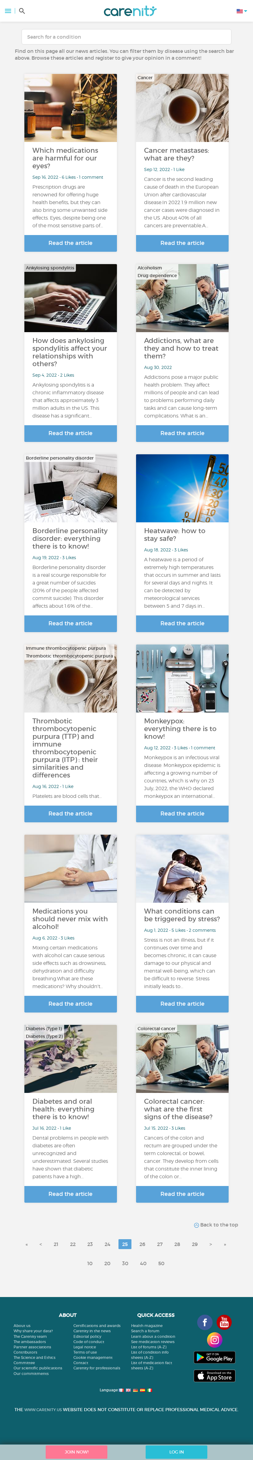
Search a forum (145, 1331)
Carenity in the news (92, 1331)
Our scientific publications (38, 1368)
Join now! (77, 1452)
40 (143, 1263)
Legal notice (84, 1347)
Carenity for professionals (96, 1368)
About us (22, 1325)
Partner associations (32, 1347)
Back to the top (218, 1225)
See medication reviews (153, 1341)
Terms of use (85, 1352)
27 (160, 1244)
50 (161, 1263)
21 (56, 1244)
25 (125, 1244)
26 (142, 1244)
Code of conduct (88, 1341)
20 (107, 1263)
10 (90, 1263)
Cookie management (93, 1357)
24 (107, 1244)
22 (73, 1244)
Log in (176, 1452)
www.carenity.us (43, 1409)
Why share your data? (33, 1331)
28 (177, 1244)
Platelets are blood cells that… (67, 796)
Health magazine (147, 1325)
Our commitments (31, 1373)
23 (90, 1244)
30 (125, 1263)
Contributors (25, 1352)
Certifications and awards (97, 1325)
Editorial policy (87, 1336)
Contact (80, 1362)
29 (195, 1244)
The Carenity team (30, 1336)
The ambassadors (30, 1341)
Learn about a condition (153, 1336)
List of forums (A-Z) (148, 1347)
